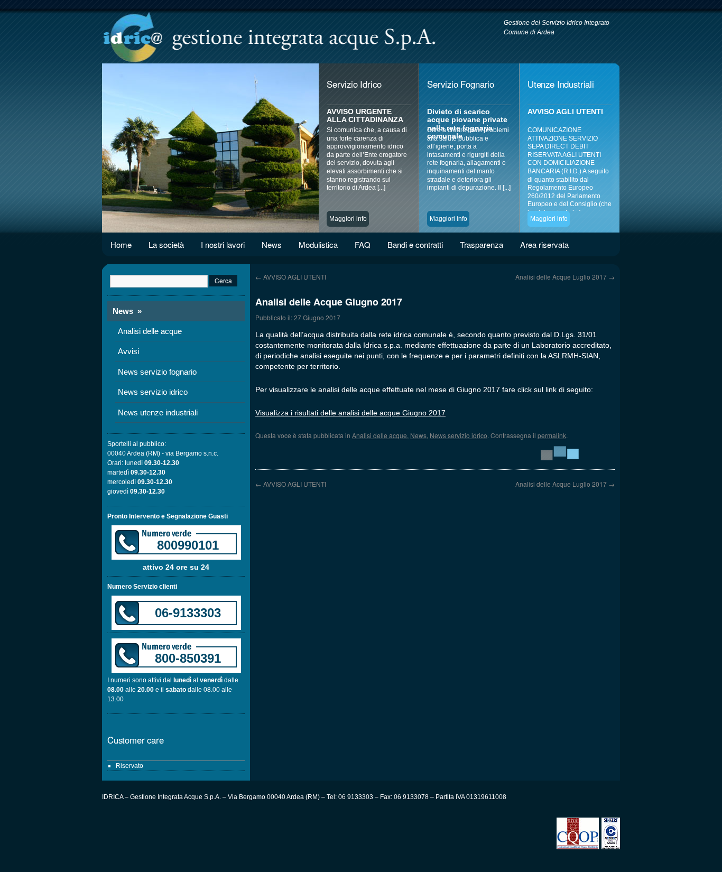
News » (127, 311)
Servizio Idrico (354, 84)
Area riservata (544, 244)
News (272, 244)
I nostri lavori (223, 244)
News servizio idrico (458, 435)
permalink (552, 435)
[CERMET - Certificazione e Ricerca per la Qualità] (610, 847)
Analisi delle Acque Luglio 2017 (565, 276)
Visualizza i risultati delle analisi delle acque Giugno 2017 (350, 413)
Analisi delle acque (379, 435)
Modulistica (318, 244)
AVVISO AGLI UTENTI (290, 276)
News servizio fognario (157, 371)
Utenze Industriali (560, 84)
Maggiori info (348, 218)
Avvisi (128, 351)
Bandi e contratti (415, 244)
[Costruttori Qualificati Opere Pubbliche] (579, 847)
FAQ (363, 244)
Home (121, 244)
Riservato (129, 765)
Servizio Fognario (460, 84)
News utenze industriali (158, 412)
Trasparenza (481, 244)
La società (166, 244)
